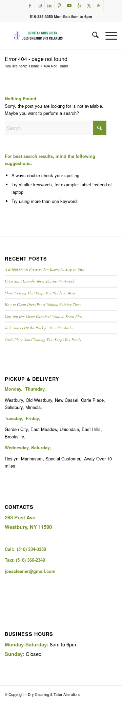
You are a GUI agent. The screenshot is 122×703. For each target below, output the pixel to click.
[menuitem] (92, 35)
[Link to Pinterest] (59, 5)
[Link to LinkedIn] (49, 5)
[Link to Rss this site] (98, 5)
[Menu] (108, 35)
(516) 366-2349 (30, 560)
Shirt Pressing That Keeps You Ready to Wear (40, 292)
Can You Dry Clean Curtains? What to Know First (43, 316)
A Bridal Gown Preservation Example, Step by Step (45, 269)
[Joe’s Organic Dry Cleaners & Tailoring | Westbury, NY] (50, 35)
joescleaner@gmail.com (30, 571)
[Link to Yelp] (79, 5)
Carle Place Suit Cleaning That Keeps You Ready (43, 339)
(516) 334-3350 (31, 549)
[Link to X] (89, 5)
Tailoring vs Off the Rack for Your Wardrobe (39, 327)
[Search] (92, 35)
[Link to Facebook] (30, 5)
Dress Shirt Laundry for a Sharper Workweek (39, 281)
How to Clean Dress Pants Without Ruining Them (43, 304)
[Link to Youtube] (69, 5)
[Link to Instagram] (39, 5)
